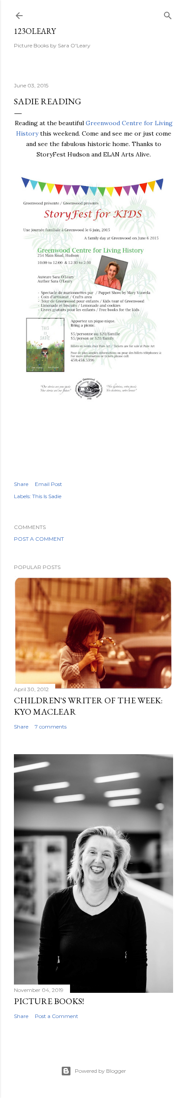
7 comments (51, 726)
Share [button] (21, 484)
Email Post (48, 484)
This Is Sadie (46, 496)
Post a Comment (39, 539)
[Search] (168, 13)
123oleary (35, 31)
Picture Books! (49, 1001)
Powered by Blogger (100, 1071)
